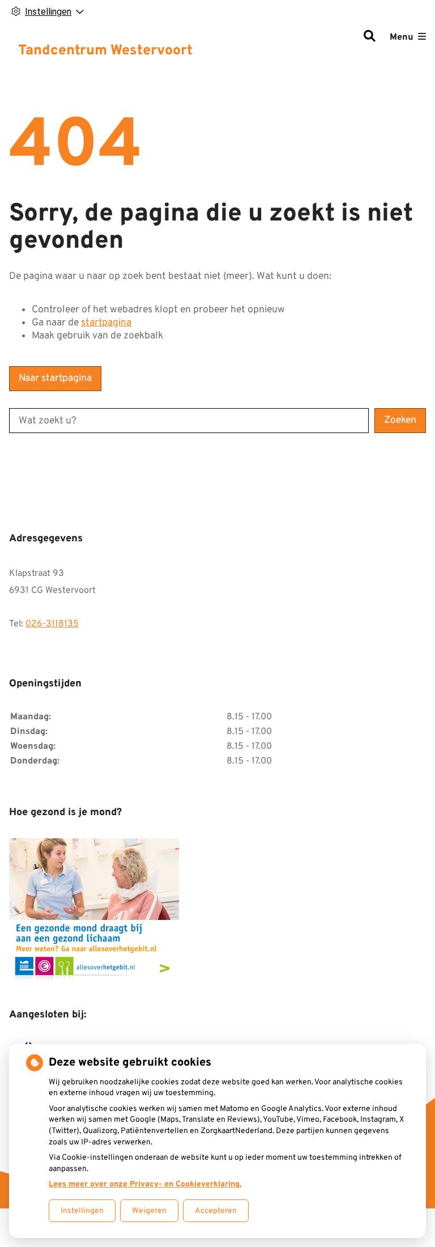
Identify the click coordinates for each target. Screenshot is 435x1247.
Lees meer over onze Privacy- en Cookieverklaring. (145, 1184)
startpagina (106, 322)
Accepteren (216, 1211)
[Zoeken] (369, 37)
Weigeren (149, 1211)
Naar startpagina (55, 378)
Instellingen (82, 1211)
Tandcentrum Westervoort (105, 51)
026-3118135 (52, 624)
